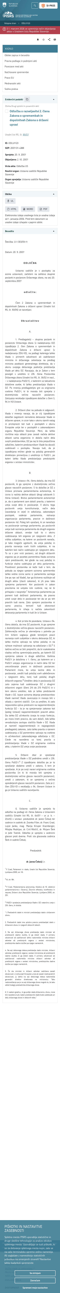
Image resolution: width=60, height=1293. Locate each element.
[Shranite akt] (43, 39)
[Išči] (35, 5)
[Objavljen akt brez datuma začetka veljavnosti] (6, 111)
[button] (30, 99)
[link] (10, 23)
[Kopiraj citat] (27, 99)
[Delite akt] (49, 39)
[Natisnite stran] (55, 39)
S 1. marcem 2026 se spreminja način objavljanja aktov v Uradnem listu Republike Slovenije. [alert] (31, 30)
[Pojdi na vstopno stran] (10, 6)
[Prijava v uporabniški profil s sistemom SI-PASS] (48, 5)
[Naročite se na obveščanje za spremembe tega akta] (38, 39)
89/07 (26, 134)
